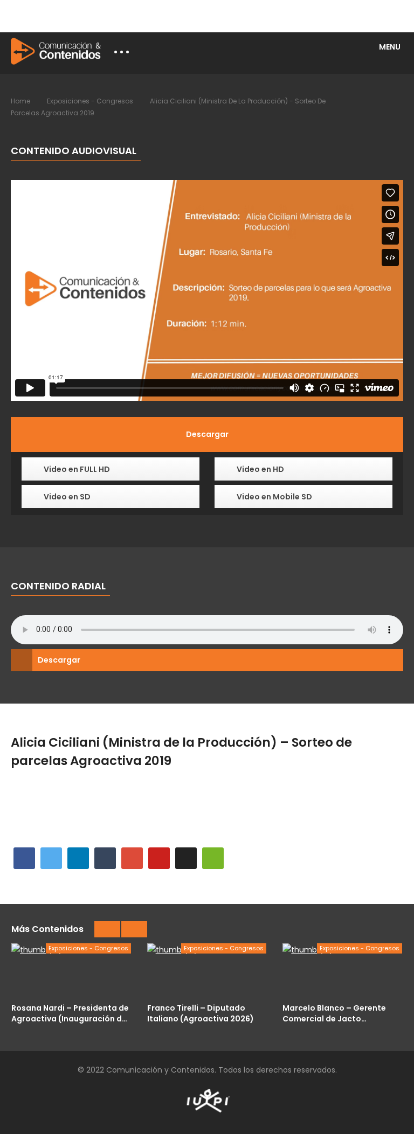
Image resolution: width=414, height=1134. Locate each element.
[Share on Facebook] (24, 858)
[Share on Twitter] (51, 858)
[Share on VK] (186, 858)
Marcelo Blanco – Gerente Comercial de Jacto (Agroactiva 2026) (334, 1013)
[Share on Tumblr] (105, 858)
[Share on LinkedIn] (78, 858)
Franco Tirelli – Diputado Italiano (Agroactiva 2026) (200, 1013)
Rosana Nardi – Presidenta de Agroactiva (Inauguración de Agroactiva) (70, 1013)
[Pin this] (159, 858)
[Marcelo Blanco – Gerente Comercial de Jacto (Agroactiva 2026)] (342, 970)
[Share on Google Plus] (132, 858)
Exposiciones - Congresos (90, 101)
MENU (390, 46)
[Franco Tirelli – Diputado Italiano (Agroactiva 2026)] (207, 970)
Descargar (59, 660)
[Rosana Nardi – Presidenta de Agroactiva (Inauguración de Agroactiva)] (71, 970)
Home (20, 101)
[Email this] (213, 858)
